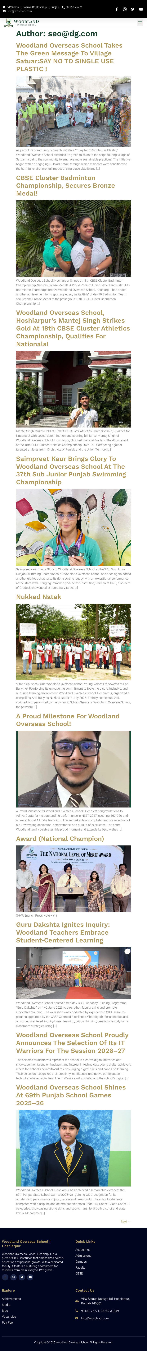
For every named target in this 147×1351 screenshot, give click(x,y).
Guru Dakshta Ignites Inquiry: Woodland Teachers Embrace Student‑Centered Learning (63, 932)
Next (126, 1221)
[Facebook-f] (5, 1277)
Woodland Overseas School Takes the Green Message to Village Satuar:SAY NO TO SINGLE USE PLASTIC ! (69, 56)
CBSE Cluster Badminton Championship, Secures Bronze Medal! (65, 185)
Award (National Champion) (60, 838)
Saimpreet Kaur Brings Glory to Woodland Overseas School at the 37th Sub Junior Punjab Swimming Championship (71, 470)
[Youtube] (30, 1277)
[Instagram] (13, 1277)
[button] (140, 23)
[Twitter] (22, 1277)
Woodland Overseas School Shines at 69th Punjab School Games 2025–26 (71, 1095)
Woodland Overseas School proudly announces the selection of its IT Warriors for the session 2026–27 (72, 1042)
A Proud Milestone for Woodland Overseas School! (68, 720)
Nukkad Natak (38, 596)
